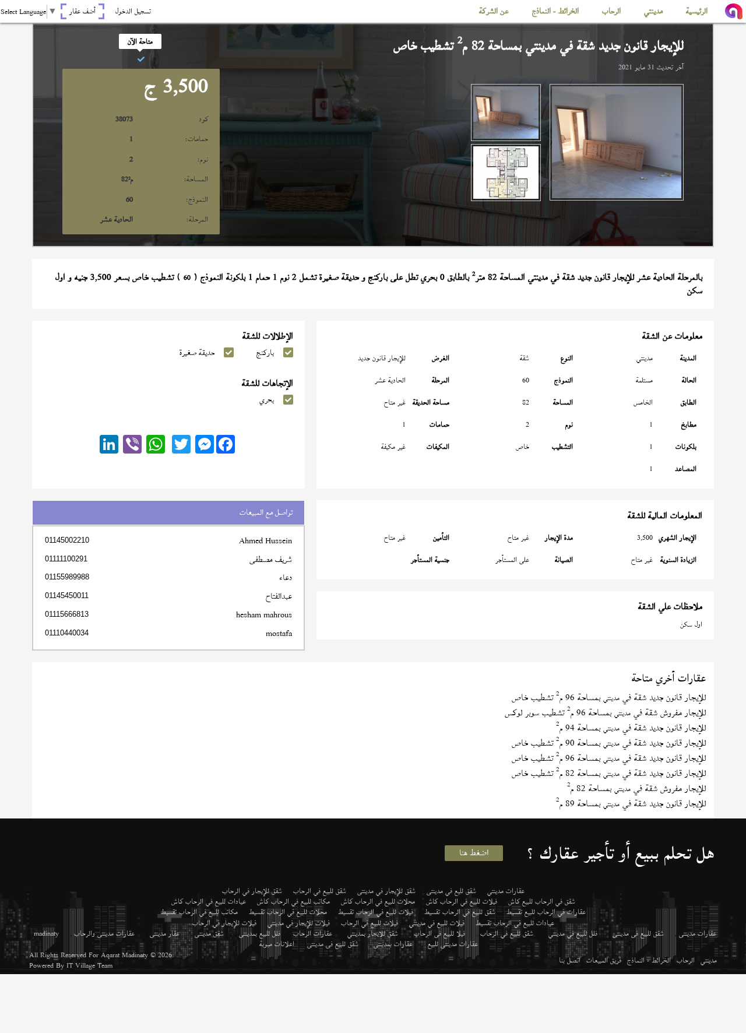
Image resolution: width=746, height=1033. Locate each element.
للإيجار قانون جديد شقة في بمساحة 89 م (631, 803)
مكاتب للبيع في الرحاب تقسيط (199, 911)
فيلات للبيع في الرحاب (369, 923)
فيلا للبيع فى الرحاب (439, 933)
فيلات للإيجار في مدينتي (299, 923)
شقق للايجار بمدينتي (372, 933)
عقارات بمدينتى (393, 944)
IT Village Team (89, 965)
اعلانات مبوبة (276, 944)
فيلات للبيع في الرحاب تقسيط (375, 911)
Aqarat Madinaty (124, 955)
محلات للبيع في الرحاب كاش (378, 901)
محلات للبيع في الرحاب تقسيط (288, 911)
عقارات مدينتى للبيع (453, 944)
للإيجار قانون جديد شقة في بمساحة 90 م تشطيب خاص (609, 743)
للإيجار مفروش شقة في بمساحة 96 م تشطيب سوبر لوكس (605, 712)
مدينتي (709, 960)
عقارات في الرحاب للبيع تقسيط (546, 911)
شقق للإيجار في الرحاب (252, 891)
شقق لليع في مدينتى (451, 891)
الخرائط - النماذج (649, 960)
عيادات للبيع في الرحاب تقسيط (515, 923)
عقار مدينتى (165, 933)
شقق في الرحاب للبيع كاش (541, 901)
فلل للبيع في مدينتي (572, 933)
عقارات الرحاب (312, 933)
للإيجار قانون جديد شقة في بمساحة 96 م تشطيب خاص (609, 697)
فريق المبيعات (603, 960)
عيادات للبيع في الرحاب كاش (208, 901)
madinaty (46, 933)
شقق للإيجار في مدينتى (386, 891)
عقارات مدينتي (506, 891)
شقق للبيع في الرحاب (319, 891)
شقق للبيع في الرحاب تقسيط (459, 911)
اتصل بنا (569, 960)
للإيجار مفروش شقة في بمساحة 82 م (636, 788)
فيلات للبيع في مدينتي (437, 923)
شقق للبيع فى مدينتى (638, 933)
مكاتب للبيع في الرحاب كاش (293, 901)
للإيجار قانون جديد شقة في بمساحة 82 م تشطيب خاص (609, 773)
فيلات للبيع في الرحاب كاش (461, 901)
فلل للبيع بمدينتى (259, 933)
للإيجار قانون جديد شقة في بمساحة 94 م (631, 728)
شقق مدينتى (209, 933)
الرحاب (686, 960)
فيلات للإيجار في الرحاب (224, 923)
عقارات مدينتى (697, 933)
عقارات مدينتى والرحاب (104, 933)
